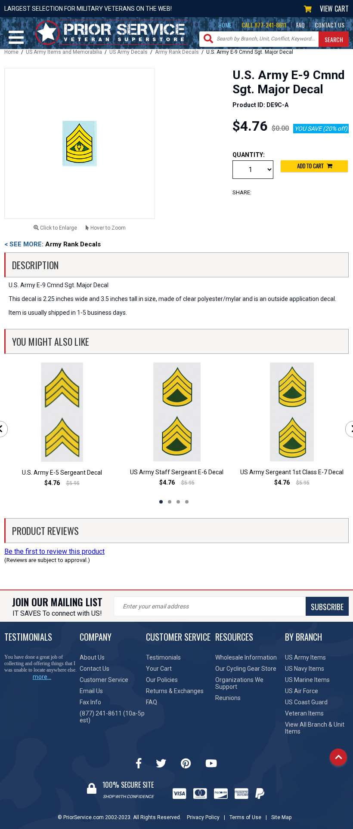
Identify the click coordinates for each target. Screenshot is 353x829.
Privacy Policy (203, 817)
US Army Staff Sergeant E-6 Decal (176, 472)
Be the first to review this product (54, 551)
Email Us (91, 691)
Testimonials (163, 657)
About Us (92, 657)
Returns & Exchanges (175, 691)
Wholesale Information (246, 657)
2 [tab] (169, 502)
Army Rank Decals (177, 52)
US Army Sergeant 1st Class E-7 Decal (292, 472)
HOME (225, 24)
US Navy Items (304, 668)
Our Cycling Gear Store (245, 668)
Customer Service (104, 679)
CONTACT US (329, 24)
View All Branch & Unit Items (314, 728)
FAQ (300, 24)
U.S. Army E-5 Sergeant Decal (62, 472)
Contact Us (94, 668)
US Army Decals (128, 52)
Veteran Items (304, 713)
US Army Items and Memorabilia (64, 52)
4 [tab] (187, 502)
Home (11, 52)
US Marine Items (307, 679)
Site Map (281, 817)
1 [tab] (161, 502)
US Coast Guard (306, 702)
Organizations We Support (239, 683)
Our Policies (162, 679)
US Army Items (305, 657)
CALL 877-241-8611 (264, 24)
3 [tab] (178, 502)
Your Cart (159, 668)
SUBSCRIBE (327, 606)
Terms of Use (245, 817)
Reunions (228, 697)
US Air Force (301, 691)
